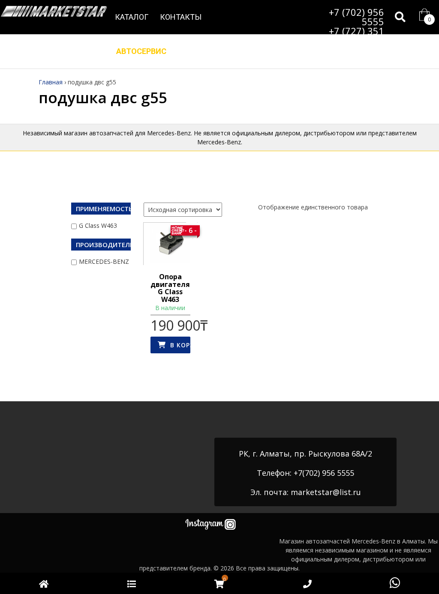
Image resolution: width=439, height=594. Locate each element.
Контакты (180, 16)
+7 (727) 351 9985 (356, 35)
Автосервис (141, 51)
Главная (51, 82)
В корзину (180, 345)
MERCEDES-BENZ (104, 261)
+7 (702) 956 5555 (356, 17)
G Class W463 (98, 225)
